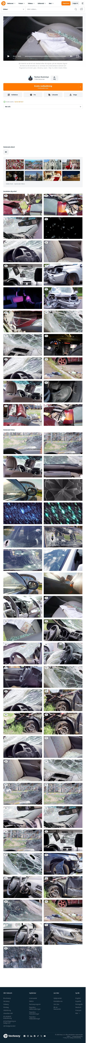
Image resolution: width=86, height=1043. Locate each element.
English (76, 997)
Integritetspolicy (76, 1035)
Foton (21, 3)
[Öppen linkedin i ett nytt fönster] (31, 1035)
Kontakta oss (57, 1000)
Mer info (7, 106)
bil (6, 151)
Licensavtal (32, 997)
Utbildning (7, 1009)
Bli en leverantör (56, 1007)
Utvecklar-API (8, 1012)
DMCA (31, 1000)
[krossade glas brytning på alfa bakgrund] (63, 489)
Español (76, 1000)
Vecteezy (6, 1000)
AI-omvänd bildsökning (7, 1016)
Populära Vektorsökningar (34, 1007)
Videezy (6, 1003)
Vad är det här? (18, 102)
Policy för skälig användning (70, 1037)
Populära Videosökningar (34, 1017)
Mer (50, 3)
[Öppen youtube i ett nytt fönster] (45, 1035)
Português (77, 1003)
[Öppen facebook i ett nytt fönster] (24, 1035)
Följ (54, 79)
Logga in (75, 3)
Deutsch (77, 1006)
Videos (30, 3)
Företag (6, 1006)
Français (77, 1009)
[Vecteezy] (3, 3)
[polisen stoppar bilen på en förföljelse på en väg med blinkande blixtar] (63, 344)
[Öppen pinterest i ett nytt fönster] (34, 1035)
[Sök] (76, 9)
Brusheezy (7, 997)
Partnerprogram (34, 1003)
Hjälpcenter (57, 997)
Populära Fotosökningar (34, 1012)
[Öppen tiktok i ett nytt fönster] (38, 1035)
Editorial (41, 3)
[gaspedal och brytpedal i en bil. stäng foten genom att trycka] (63, 391)
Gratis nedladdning (43, 87)
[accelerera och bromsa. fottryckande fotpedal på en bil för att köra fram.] (22, 297)
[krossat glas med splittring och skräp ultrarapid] (63, 227)
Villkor (67, 1035)
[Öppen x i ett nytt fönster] (41, 1035)
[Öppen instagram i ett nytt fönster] (28, 1035)
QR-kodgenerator (9, 1025)
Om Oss (55, 1003)
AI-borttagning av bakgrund (9, 1021)
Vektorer (10, 3)
